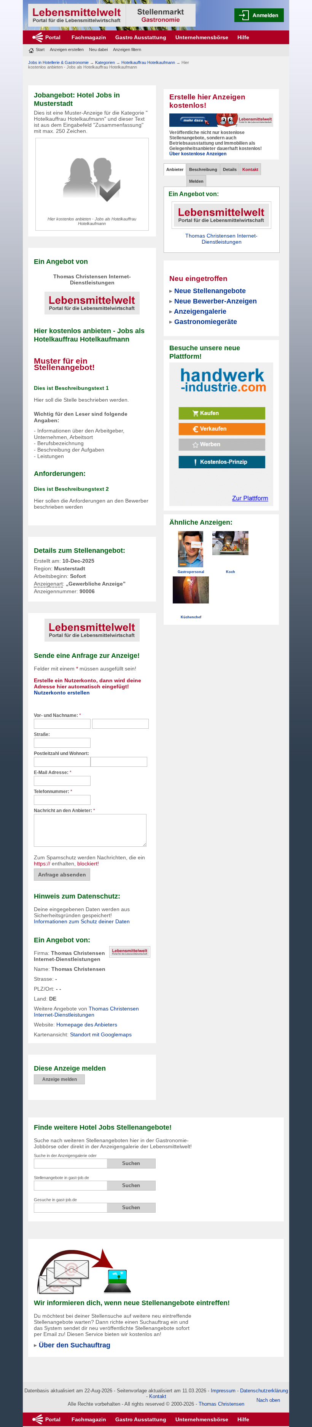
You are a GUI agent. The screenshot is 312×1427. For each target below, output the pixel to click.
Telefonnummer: (53, 791)
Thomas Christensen (221, 1404)
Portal (52, 37)
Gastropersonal (191, 572)
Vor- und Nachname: (57, 715)
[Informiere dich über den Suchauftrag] (84, 1271)
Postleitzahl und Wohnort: (61, 753)
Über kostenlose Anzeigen (197, 153)
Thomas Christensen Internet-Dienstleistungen (86, 1012)
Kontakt (157, 1396)
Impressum (223, 1390)
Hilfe (243, 37)
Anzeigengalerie (200, 311)
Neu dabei (98, 49)
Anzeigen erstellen (67, 49)
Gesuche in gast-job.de (55, 1199)
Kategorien (105, 62)
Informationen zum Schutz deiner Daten (82, 921)
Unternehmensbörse (201, 37)
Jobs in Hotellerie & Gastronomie (58, 62)
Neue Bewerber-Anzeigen (215, 301)
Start (40, 49)
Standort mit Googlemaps (101, 1034)
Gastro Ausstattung (140, 37)
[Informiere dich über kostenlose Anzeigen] (221, 120)
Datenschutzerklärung (264, 1390)
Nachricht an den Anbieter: (64, 810)
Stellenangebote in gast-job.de (61, 1177)
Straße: (42, 734)
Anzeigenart (48, 584)
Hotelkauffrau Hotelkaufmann (148, 62)
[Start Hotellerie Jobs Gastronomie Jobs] (112, 15)
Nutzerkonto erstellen (62, 693)
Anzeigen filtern (127, 49)
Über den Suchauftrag (74, 1345)
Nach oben (268, 1400)
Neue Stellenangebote (210, 291)
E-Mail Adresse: (53, 772)
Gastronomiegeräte (205, 322)
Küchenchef (191, 617)
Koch (230, 572)
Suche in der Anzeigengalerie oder (65, 1155)
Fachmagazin (89, 37)
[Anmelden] (259, 15)
